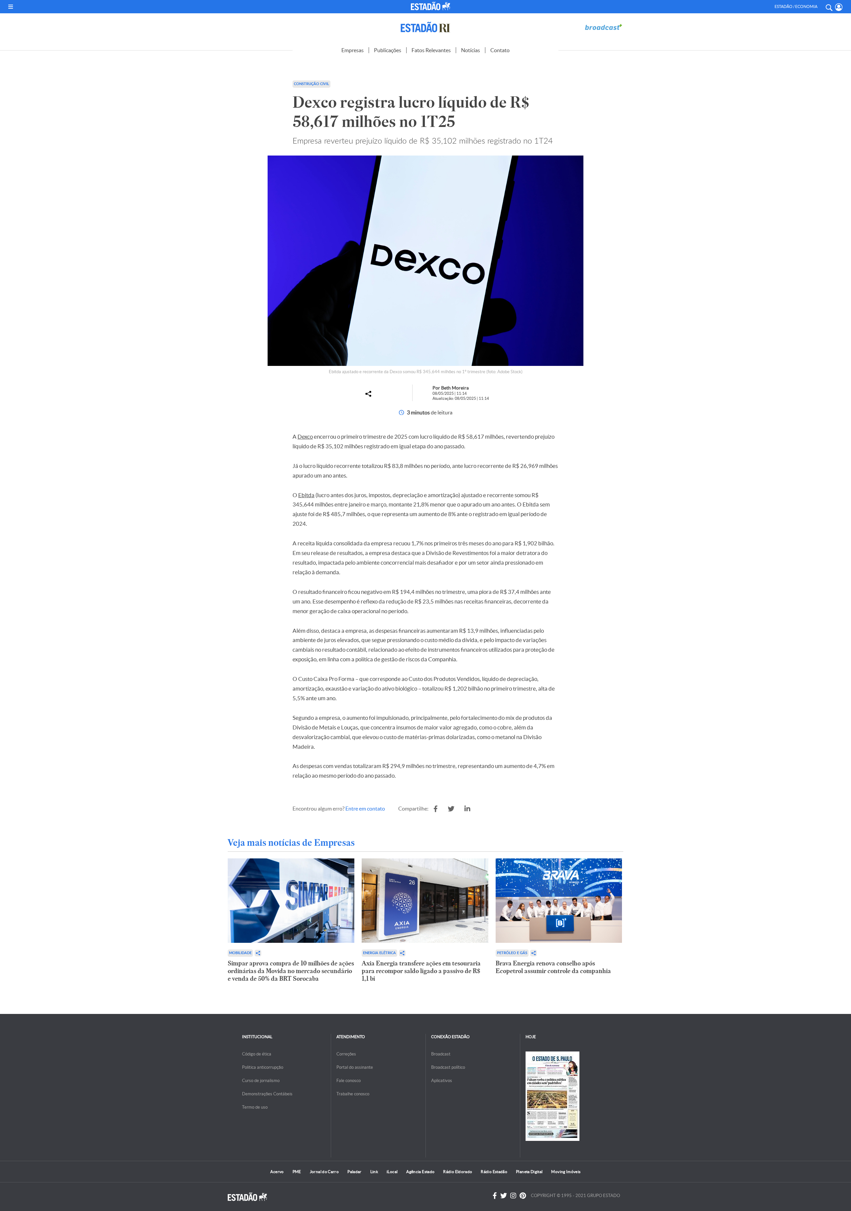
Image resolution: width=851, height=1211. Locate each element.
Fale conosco (348, 1080)
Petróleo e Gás (512, 953)
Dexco (305, 436)
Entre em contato (365, 809)
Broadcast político (448, 1067)
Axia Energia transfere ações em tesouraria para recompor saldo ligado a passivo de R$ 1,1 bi (421, 970)
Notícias (470, 50)
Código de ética (256, 1053)
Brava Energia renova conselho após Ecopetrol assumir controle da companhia (553, 967)
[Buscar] (829, 7)
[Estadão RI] (425, 27)
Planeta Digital (529, 1171)
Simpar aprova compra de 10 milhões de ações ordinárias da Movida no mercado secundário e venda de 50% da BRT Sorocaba (291, 970)
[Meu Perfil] (839, 7)
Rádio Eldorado (457, 1171)
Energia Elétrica (379, 953)
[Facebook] (495, 1195)
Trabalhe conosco (352, 1093)
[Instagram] (513, 1195)
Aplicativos (441, 1080)
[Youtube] (523, 1195)
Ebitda (306, 495)
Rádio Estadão (494, 1171)
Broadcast (440, 1053)
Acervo (277, 1171)
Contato (500, 50)
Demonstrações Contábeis (267, 1093)
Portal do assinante (354, 1067)
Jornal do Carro (324, 1171)
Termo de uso (255, 1107)
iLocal (392, 1171)
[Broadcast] (603, 27)
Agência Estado (420, 1171)
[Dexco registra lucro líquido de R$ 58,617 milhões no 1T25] (435, 809)
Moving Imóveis (565, 1171)
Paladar (354, 1171)
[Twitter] (503, 1195)
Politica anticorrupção (262, 1067)
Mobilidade (240, 953)
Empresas (352, 50)
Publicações (387, 50)
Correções (346, 1053)
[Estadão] (431, 6)
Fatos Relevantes (431, 50)
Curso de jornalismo (261, 1080)
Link (374, 1171)
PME (297, 1171)
